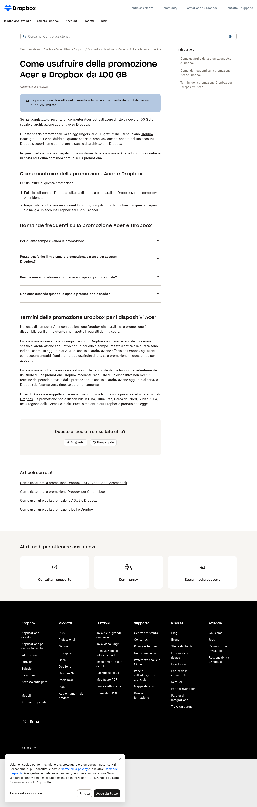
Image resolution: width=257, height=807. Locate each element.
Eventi (175, 639)
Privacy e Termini (145, 646)
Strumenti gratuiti (33, 702)
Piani (62, 687)
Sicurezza (28, 675)
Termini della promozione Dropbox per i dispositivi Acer (206, 85)
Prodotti (89, 21)
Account (71, 21)
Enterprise (66, 653)
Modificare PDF (106, 679)
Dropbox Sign (68, 673)
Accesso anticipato (34, 682)
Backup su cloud (107, 672)
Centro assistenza (141, 8)
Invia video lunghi (108, 644)
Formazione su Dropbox (201, 8)
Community (169, 8)
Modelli (26, 695)
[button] (24, 36)
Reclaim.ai (66, 680)
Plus (62, 633)
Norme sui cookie (145, 653)
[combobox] (128, 36)
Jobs (212, 639)
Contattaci (141, 639)
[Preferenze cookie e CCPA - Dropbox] (65, 778)
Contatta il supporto (239, 8)
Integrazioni (29, 655)
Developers (178, 664)
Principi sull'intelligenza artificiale (144, 675)
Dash (62, 660)
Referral (176, 682)
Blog (174, 633)
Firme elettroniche (108, 686)
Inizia (104, 21)
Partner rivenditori (183, 688)
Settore (64, 646)
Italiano (26, 747)
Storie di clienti (181, 646)
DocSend (65, 666)
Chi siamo (215, 633)
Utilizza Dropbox (48, 21)
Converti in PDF (107, 693)
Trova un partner (182, 706)
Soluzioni (27, 668)
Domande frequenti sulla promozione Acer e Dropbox (205, 73)
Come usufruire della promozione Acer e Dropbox (206, 61)
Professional (67, 639)
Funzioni (27, 661)
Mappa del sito (144, 686)
